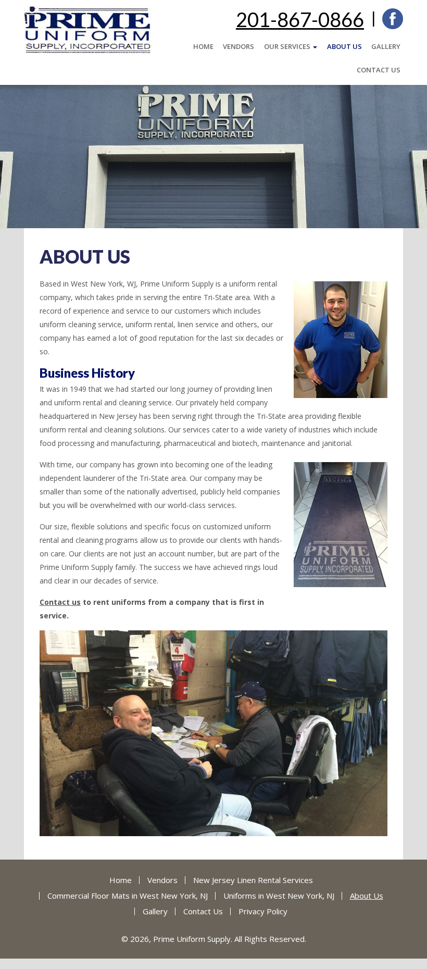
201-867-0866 (300, 19)
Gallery (385, 46)
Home (203, 46)
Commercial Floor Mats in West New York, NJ (127, 895)
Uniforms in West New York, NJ (278, 895)
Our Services (288, 46)
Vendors (238, 46)
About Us (344, 46)
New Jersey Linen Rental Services (253, 880)
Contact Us (378, 69)
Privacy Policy (262, 911)
